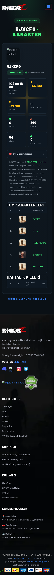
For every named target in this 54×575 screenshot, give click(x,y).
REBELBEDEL (15, 72)
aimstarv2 (37, 254)
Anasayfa (7, 406)
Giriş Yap (6, 482)
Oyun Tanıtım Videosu (22, 154)
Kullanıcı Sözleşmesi (12, 459)
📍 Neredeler (9, 516)
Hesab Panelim (10, 497)
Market (6, 421)
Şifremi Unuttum (11, 487)
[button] (48, 6)
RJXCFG (36, 219)
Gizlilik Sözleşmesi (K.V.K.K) (16, 464)
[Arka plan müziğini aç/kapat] (1, 571)
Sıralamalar (8, 431)
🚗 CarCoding (9, 525)
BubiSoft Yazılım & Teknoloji (25, 558)
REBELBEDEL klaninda (36, 162)
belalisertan (38, 266)
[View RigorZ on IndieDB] (13, 383)
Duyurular (7, 426)
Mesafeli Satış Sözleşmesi (16, 454)
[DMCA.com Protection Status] (31, 382)
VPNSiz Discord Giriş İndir (15, 435)
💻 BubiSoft (8, 533)
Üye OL (5, 492)
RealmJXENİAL (39, 243)
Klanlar (5, 416)
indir (4, 411)
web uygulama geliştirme (37, 562)
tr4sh (35, 231)
